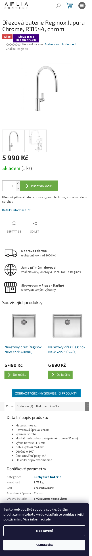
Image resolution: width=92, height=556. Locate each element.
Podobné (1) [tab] (25, 406)
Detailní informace (14, 210)
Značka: (17, 49)
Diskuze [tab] (41, 406)
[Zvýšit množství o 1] (18, 183)
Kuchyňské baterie (47, 477)
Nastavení (44, 530)
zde (48, 519)
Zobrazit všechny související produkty (46, 393)
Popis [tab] (10, 406)
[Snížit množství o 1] (18, 188)
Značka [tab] (54, 406)
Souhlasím (44, 545)
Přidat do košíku (42, 186)
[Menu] (81, 5)
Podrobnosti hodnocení (60, 44)
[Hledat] (58, 5)
